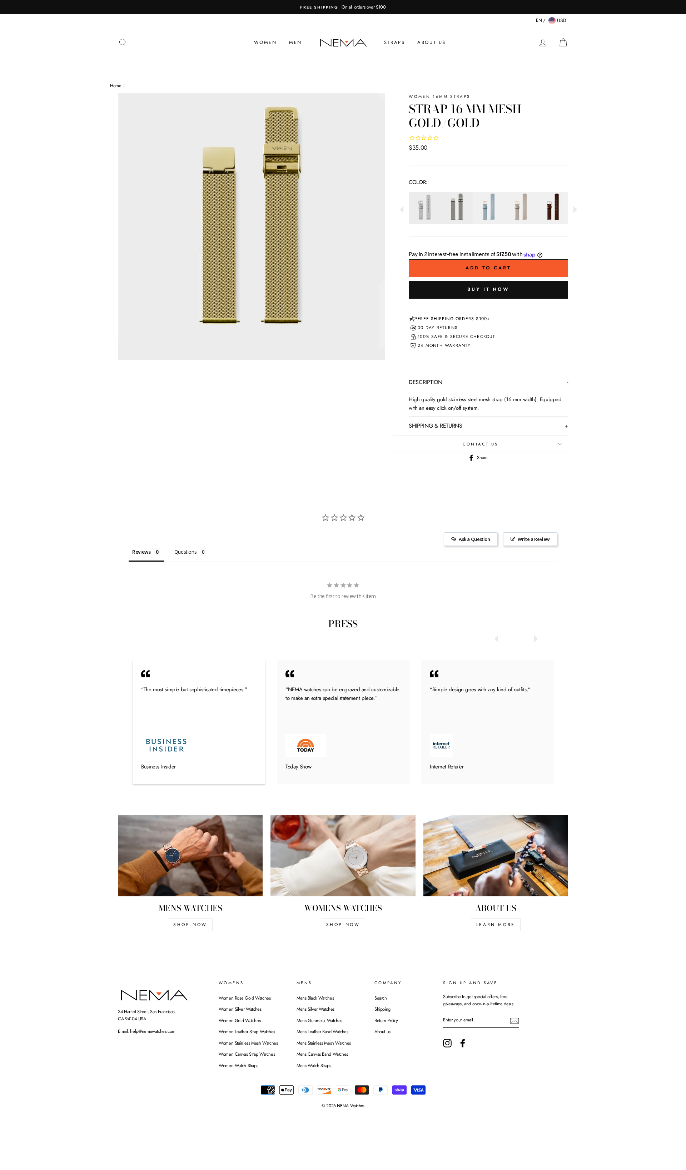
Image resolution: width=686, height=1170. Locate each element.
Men (295, 42)
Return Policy (386, 1020)
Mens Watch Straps (314, 1065)
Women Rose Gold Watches (244, 998)
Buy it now (488, 289)
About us (382, 1031)
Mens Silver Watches (315, 1009)
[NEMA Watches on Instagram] (447, 1043)
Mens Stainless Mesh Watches (324, 1043)
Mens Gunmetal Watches (319, 1020)
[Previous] (403, 207)
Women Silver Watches (240, 1009)
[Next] (573, 207)
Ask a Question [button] (474, 539)
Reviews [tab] (141, 551)
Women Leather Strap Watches (247, 1031)
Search (380, 998)
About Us (431, 42)
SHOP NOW (190, 924)
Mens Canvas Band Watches (322, 1054)
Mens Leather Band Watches (322, 1031)
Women (265, 42)
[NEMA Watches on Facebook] (462, 1043)
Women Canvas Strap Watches (247, 1054)
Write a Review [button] (534, 539)
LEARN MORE (495, 924)
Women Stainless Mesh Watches (248, 1043)
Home (115, 85)
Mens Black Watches (315, 998)
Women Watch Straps (238, 1065)
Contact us (480, 444)
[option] (343, 7)
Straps (394, 42)
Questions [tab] (185, 551)
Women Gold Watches (239, 1020)
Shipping (382, 1009)
